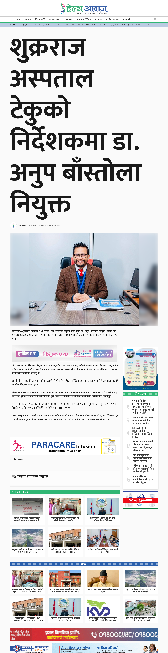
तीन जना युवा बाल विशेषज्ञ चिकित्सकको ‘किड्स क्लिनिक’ (142, 458)
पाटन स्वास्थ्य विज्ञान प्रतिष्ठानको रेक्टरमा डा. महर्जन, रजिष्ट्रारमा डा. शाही (141, 619)
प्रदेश (97, 19)
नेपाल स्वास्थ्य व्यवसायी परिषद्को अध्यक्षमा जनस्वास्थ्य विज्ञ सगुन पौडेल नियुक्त (143, 446)
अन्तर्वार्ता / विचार (84, 19)
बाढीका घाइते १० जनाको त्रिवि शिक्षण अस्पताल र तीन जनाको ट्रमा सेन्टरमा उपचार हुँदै (27, 620)
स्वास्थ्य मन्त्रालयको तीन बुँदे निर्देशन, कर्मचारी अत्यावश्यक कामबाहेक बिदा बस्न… (27, 521)
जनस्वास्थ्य (68, 19)
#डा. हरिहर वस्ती (25, 24)
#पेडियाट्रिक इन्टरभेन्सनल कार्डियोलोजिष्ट (47, 24)
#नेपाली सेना (69, 24)
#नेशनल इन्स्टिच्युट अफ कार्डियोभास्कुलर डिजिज (138, 24)
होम (19, 19)
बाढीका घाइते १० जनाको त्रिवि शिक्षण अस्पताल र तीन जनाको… (65, 551)
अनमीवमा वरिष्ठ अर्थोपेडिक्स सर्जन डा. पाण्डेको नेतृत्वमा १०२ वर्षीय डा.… (65, 519)
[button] (13, 19)
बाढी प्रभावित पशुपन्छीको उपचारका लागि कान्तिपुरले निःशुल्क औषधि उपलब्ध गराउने (102, 619)
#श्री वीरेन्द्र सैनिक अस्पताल (87, 24)
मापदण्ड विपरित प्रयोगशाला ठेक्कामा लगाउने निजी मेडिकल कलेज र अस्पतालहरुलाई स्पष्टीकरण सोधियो (143, 406)
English (126, 19)
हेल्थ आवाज (22, 225)
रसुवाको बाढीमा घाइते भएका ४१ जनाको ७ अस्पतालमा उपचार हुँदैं (27, 551)
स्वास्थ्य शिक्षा (54, 19)
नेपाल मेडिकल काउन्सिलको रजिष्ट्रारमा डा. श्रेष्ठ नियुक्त (143, 479)
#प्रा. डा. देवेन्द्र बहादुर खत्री (109, 24)
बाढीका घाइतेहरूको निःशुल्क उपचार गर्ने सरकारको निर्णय (103, 551)
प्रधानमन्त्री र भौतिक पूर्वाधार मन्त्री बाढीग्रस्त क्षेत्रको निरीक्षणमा (102, 519)
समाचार (28, 19)
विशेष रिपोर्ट (40, 19)
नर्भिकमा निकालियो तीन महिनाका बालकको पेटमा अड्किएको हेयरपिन (143, 468)
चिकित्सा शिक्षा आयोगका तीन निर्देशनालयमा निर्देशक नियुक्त (142, 432)
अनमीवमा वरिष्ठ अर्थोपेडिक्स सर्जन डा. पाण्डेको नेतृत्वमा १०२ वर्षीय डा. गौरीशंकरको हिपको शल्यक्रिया (27, 591)
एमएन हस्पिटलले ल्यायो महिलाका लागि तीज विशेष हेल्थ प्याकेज (142, 420)
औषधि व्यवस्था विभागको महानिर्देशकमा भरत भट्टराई (103, 590)
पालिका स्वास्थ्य (112, 19)
